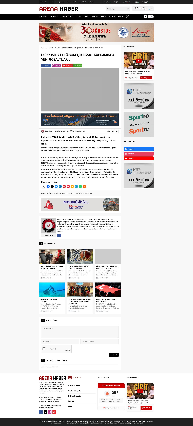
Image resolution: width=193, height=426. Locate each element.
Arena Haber (48, 131)
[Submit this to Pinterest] (64, 186)
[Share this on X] (52, 186)
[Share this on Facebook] (48, 186)
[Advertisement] (30, 50)
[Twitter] (45, 412)
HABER (51, 48)
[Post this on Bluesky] (56, 186)
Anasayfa (44, 48)
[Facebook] (41, 412)
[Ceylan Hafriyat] (80, 210)
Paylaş (79, 65)
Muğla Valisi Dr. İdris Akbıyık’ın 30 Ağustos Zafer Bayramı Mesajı (75, 2)
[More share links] (84, 186)
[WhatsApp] (80, 186)
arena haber (55, 193)
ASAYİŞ (65, 131)
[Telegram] (76, 186)
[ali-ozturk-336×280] (139, 107)
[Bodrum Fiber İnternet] (80, 125)
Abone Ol (69, 65)
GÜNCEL (57, 48)
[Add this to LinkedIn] (60, 186)
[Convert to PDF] (68, 186)
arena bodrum (47, 193)
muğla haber (88, 193)
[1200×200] (96, 41)
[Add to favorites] (72, 186)
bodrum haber (80, 193)
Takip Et (47, 65)
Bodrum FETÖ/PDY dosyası (67, 193)
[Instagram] (49, 412)
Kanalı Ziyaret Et (146, 78)
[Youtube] (54, 412)
